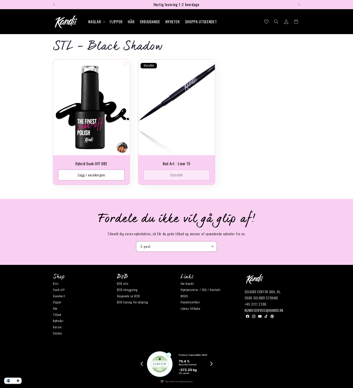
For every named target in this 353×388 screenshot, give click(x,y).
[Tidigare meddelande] (54, 4)
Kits (56, 283)
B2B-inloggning (127, 289)
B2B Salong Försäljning (132, 302)
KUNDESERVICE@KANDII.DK (264, 310)
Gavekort (59, 296)
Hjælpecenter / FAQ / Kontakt (200, 289)
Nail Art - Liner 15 (176, 163)
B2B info (122, 283)
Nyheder (58, 320)
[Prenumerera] (212, 246)
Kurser (57, 327)
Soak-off (59, 289)
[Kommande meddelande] (299, 4)
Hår (55, 308)
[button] (96, 22)
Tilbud (57, 314)
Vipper (57, 302)
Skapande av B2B (128, 296)
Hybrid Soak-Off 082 (91, 163)
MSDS (184, 296)
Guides (57, 333)
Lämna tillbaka (190, 308)
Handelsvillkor (190, 302)
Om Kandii (187, 283)
